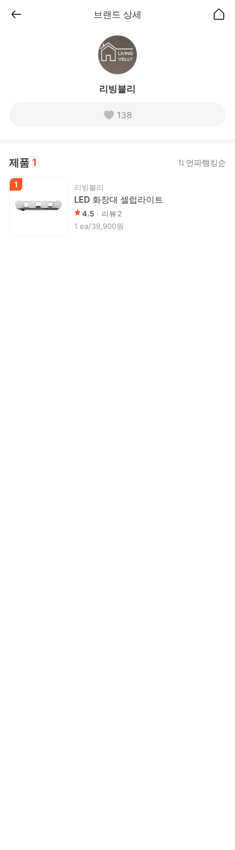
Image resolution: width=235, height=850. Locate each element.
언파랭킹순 (206, 162)
